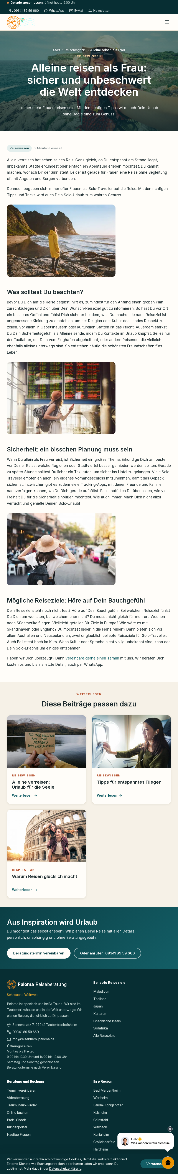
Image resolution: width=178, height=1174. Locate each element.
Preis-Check (16, 1120)
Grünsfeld (100, 1120)
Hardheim (100, 1149)
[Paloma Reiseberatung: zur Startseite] (21, 22)
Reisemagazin (75, 50)
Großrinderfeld (104, 1142)
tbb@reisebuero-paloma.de (33, 1039)
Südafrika (100, 1028)
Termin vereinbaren (21, 1090)
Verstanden (155, 1164)
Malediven (101, 991)
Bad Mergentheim (106, 1090)
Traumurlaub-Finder (22, 1105)
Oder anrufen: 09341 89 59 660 (107, 953)
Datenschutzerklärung (65, 1168)
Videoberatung (18, 1098)
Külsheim (100, 1113)
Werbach (100, 1127)
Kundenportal (17, 1127)
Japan (98, 1006)
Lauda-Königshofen (108, 1105)
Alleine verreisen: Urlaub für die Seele (33, 784)
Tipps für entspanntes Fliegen (129, 782)
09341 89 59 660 (26, 1032)
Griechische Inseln (107, 1021)
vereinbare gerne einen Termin (92, 658)
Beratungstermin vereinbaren (38, 953)
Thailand (99, 999)
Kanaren (99, 1014)
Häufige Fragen (19, 1134)
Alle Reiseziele (104, 1036)
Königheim (101, 1134)
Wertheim (100, 1098)
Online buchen (17, 1113)
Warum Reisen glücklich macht (44, 876)
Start (56, 50)
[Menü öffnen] (167, 22)
